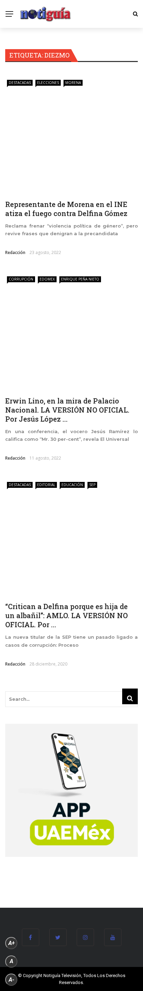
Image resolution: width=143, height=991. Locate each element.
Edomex (47, 279)
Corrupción (21, 279)
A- (11, 979)
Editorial (46, 484)
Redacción (15, 252)
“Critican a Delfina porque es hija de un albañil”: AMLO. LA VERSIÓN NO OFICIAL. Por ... (66, 615)
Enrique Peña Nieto (80, 279)
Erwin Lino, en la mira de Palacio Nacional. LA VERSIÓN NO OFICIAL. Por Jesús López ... (67, 409)
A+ (11, 943)
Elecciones (48, 82)
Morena (73, 82)
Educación (72, 484)
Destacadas (20, 82)
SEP (92, 484)
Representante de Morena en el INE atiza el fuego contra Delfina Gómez (66, 209)
